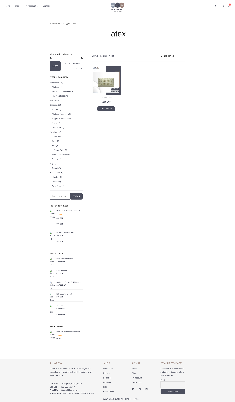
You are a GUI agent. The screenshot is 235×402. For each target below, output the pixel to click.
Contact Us (136, 382)
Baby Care (56, 186)
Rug (51, 164)
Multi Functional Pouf (61, 155)
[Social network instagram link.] (140, 389)
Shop (16, 6)
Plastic (55, 182)
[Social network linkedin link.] (146, 389)
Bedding (53, 105)
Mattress (55, 87)
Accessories (55, 173)
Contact (46, 6)
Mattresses (54, 82)
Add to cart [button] (106, 109)
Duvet (54, 123)
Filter (55, 66)
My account (31, 6)
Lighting (55, 177)
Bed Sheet (56, 127)
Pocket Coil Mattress (61, 91)
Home (7, 6)
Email (162, 380)
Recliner (55, 159)
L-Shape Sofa (58, 150)
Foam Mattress (58, 96)
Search (76, 196)
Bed (54, 146)
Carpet (55, 168)
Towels (55, 109)
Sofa (54, 141)
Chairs (55, 137)
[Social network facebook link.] (133, 389)
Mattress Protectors (60, 114)
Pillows (53, 100)
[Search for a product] (216, 6)
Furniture (53, 132)
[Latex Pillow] (106, 80)
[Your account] (222, 6)
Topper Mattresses (60, 119)
